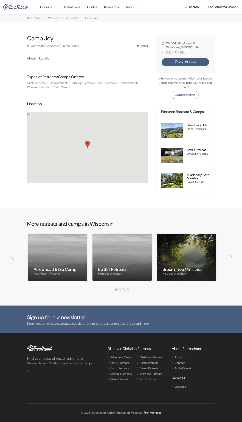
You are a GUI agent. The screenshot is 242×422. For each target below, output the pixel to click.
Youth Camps (61, 87)
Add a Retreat (183, 368)
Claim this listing (185, 95)
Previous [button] (13, 257)
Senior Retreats (149, 368)
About (130, 7)
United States (34, 18)
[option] (57, 260)
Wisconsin (54, 18)
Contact (180, 363)
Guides (92, 7)
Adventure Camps (121, 357)
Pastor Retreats (129, 83)
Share (144, 46)
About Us (180, 357)
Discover (46, 7)
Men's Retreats (107, 83)
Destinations (71, 7)
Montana (155, 413)
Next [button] (231, 257)
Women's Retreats (38, 87)
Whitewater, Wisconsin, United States (54, 46)
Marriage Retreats (83, 83)
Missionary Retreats (152, 357)
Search (193, 7)
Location (45, 58)
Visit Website (187, 62)
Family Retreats (36, 83)
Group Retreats (59, 83)
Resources (111, 7)
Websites (180, 387)
